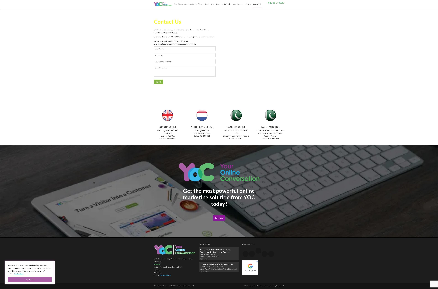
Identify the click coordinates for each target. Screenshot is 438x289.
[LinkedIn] (280, 8)
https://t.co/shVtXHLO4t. (216, 266)
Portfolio (247, 4)
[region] (30, 272)
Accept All (29, 279)
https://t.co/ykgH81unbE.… (210, 254)
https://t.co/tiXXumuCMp (209, 256)
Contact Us (257, 4)
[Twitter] (275, 8)
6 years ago (204, 259)
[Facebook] (271, 8)
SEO (212, 4)
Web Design (237, 4)
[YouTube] (274, 8)
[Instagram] (278, 8)
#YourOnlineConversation (209, 269)
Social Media (226, 4)
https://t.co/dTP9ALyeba (228, 269)
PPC (217, 4)
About (206, 4)
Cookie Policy (19, 274)
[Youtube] (252, 254)
